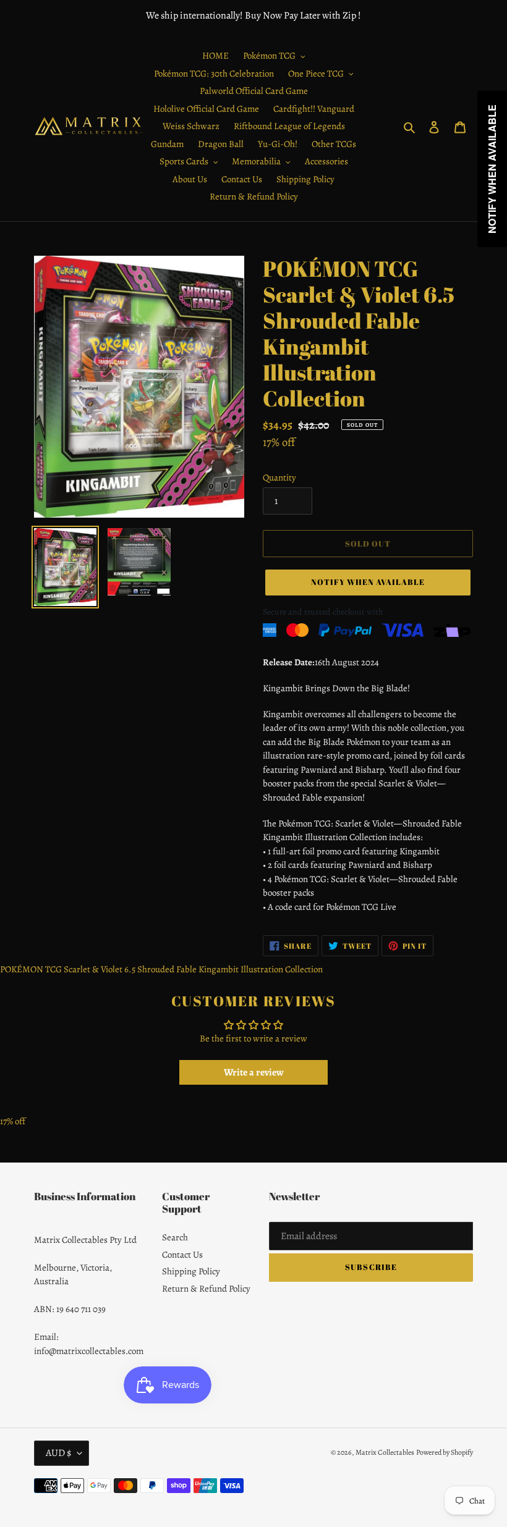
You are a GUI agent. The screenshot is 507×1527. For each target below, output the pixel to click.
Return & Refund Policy (206, 1288)
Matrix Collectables (385, 1452)
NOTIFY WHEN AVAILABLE (368, 581)
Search (175, 1237)
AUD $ (58, 1453)
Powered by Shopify (444, 1452)
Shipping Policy (191, 1271)
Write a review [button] (254, 1072)
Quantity (279, 477)
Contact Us (182, 1254)
